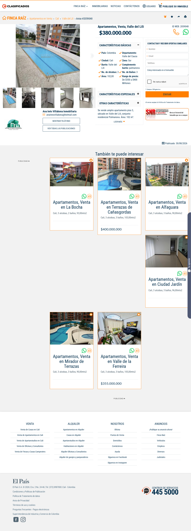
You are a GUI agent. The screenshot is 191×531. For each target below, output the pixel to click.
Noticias (116, 6)
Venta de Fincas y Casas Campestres (30, 451)
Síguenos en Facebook (117, 457)
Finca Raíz (80, 6)
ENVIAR (167, 94)
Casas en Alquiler (74, 435)
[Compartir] (178, 16)
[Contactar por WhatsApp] (185, 34)
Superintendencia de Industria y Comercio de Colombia (36, 514)
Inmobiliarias (100, 6)
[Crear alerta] (165, 16)
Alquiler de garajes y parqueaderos (73, 457)
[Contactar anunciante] (89, 197)
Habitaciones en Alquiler (74, 446)
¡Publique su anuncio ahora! (161, 429)
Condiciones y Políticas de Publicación (29, 491)
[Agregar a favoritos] (172, 16)
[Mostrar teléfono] (176, 34)
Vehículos (161, 440)
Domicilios (117, 440)
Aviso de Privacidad (21, 500)
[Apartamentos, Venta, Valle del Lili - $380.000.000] (48, 56)
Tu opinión (189, 263)
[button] (119, 45)
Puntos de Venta (117, 435)
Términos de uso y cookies (24, 505)
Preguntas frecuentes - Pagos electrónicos (31, 509)
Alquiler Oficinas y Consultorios (73, 451)
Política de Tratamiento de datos (169, 102)
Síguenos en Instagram (117, 462)
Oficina (117, 429)
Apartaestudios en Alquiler (74, 440)
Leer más (118, 122)
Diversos (160, 451)
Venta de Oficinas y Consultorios (30, 446)
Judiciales (161, 457)
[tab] (119, 45)
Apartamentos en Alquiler (73, 429)
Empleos (161, 446)
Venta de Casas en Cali (30, 429)
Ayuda (117, 451)
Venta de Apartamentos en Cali (30, 435)
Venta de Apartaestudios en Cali (30, 440)
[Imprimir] (185, 16)
